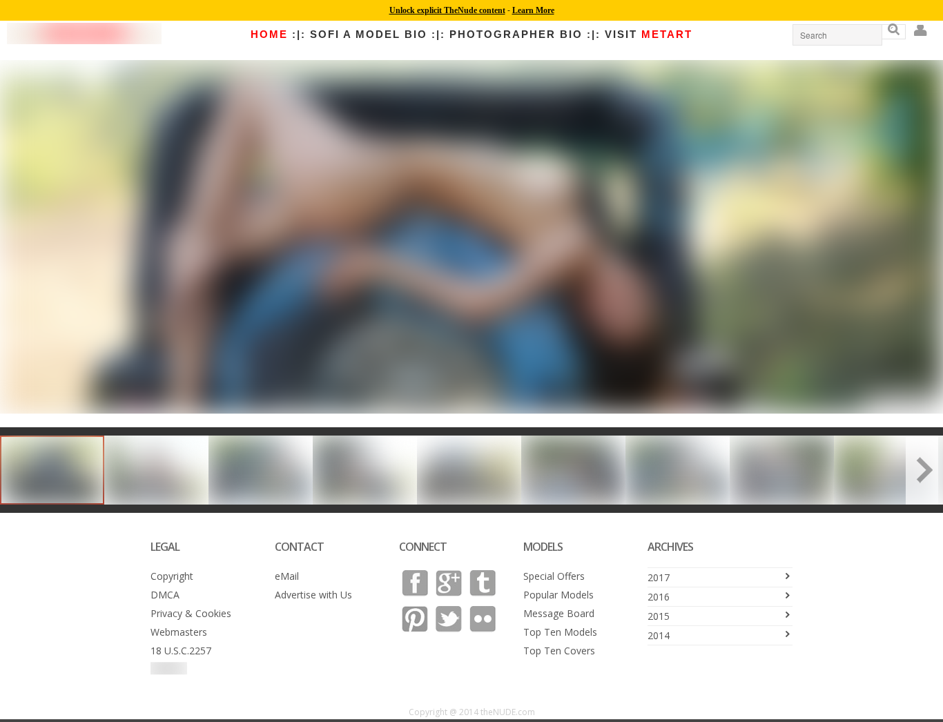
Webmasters (178, 631)
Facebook (415, 583)
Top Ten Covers (559, 650)
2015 (659, 616)
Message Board (558, 613)
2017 (659, 577)
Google (449, 583)
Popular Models (558, 594)
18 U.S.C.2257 (180, 650)
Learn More (533, 10)
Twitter (449, 619)
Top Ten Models (560, 631)
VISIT (648, 34)
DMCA (164, 594)
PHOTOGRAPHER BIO (516, 34)
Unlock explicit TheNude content (447, 10)
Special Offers (554, 576)
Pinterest (415, 619)
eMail (287, 576)
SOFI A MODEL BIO (368, 34)
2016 (659, 596)
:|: (299, 34)
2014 (659, 635)
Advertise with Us (313, 594)
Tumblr (482, 583)
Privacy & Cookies (190, 613)
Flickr (482, 619)
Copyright (171, 576)
